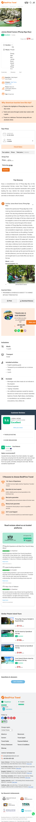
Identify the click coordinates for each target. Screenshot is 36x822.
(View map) (29, 763)
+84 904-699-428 (21, 326)
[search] (30, 3)
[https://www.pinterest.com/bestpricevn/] (11, 718)
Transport (9, 354)
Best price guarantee (12, 497)
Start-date (10, 133)
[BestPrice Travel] (8, 2)
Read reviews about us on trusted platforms (18, 526)
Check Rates (18, 147)
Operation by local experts (13, 489)
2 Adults (9, 141)
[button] (20, 17)
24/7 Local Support (11, 512)
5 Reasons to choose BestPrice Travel (18, 477)
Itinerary (13, 72)
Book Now (5, 169)
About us (4, 734)
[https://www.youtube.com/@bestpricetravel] (14, 718)
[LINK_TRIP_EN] (26, 2)
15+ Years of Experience (13, 481)
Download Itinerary (27, 301)
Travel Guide (5, 741)
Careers (3, 737)
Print (10, 301)
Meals (8, 346)
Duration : (8, 45)
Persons (9, 139)
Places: (7, 50)
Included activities (12, 362)
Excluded (9, 379)
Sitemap (3, 748)
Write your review (18, 427)
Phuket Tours (13, 6)
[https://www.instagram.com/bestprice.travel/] (8, 718)
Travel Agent (21, 737)
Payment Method (23, 741)
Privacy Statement (6, 744)
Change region (5, 727)
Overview (4, 72)
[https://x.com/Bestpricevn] (5, 718)
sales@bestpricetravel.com (11, 756)
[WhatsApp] (18, 330)
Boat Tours (13, 82)
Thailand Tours (4, 6)
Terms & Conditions (23, 744)
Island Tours (20, 6)
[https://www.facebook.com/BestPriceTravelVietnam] (2, 718)
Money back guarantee (13, 504)
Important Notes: (6, 290)
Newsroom (21, 734)
